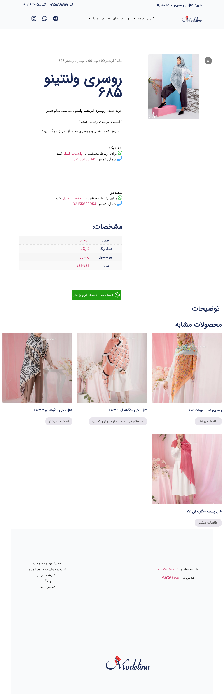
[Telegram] (55, 18)
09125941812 (171, 577)
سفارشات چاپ (47, 575)
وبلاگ (47, 580)
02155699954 (84, 204)
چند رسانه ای (121, 18)
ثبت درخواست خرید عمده (47, 569)
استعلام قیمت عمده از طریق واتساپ (118, 421)
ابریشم (84, 240)
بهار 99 (93, 61)
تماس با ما (47, 586)
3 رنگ (85, 249)
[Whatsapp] (44, 18)
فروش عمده (146, 18)
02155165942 (85, 159)
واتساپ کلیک (72, 153)
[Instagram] (33, 18)
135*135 (83, 265)
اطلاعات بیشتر (208, 421)
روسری (84, 257)
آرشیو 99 (107, 61)
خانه (119, 61)
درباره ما (98, 18)
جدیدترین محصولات (47, 563)
